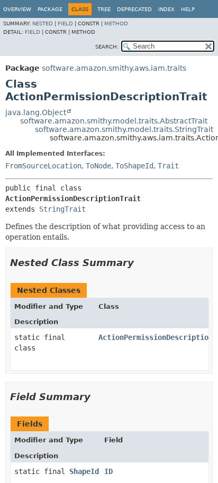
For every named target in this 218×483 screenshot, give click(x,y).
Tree (104, 9)
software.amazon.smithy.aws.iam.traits (114, 68)
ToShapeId (134, 166)
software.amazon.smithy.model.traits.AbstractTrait (113, 121)
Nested (42, 23)
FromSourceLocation (43, 166)
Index (166, 9)
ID (108, 471)
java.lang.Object (35, 112)
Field (65, 23)
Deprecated (134, 9)
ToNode (98, 166)
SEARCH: (107, 47)
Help (188, 9)
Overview (17, 9)
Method (116, 23)
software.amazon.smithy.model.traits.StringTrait (124, 129)
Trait (168, 166)
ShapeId (84, 471)
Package (50, 9)
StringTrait (62, 209)
